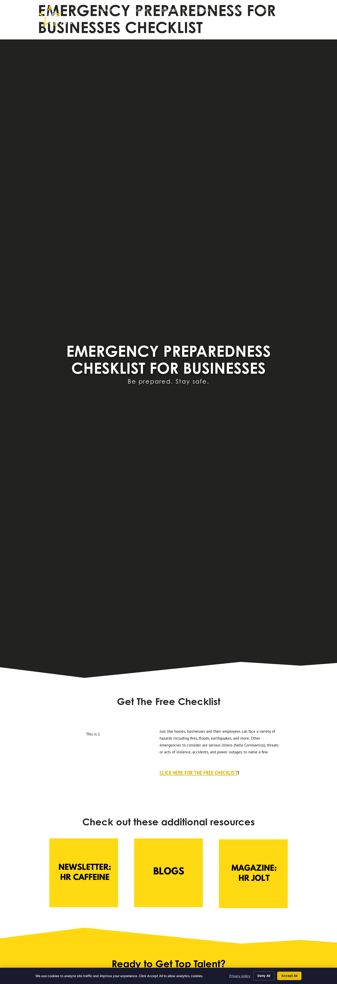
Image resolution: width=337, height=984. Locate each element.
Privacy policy (239, 976)
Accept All (289, 976)
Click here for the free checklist (199, 772)
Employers (175, 11)
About (266, 11)
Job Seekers (143, 11)
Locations (238, 11)
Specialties (110, 11)
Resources (207, 11)
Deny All (263, 976)
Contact (289, 11)
